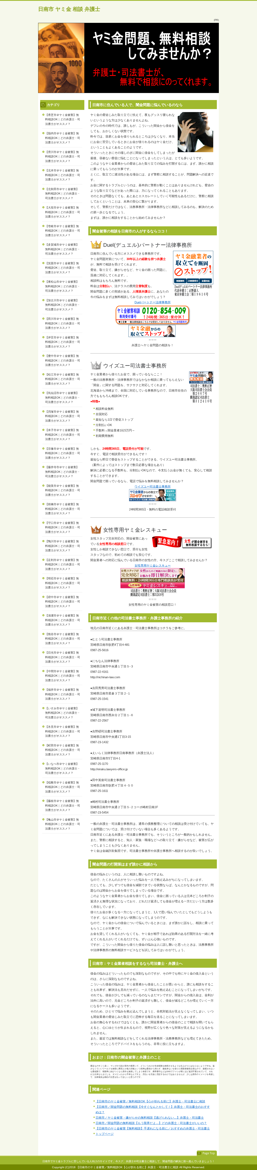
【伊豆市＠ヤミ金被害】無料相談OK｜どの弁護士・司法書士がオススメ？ (62, 342)
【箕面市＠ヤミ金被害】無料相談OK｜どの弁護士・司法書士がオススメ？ (62, 268)
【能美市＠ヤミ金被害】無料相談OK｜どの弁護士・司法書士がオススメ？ (62, 490)
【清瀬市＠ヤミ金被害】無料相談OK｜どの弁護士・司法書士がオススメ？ (62, 620)
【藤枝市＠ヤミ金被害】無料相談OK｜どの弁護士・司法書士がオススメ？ (62, 805)
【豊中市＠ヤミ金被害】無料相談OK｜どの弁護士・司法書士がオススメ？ (62, 360)
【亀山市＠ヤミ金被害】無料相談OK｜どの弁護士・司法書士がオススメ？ (62, 824)
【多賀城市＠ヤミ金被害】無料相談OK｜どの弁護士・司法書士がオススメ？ (62, 249)
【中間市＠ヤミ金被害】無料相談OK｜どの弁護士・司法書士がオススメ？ (62, 676)
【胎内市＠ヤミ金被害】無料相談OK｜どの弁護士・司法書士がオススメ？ (62, 138)
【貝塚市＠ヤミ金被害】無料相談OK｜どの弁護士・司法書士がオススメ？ (62, 416)
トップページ (105, 1134)
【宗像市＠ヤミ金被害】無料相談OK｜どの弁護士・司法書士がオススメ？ (62, 453)
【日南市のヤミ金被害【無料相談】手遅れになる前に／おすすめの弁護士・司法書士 (153, 1128)
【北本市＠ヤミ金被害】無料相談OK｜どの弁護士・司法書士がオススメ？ (62, 175)
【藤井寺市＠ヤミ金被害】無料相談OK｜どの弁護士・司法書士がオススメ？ (62, 472)
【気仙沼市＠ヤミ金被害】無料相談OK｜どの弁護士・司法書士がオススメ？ (62, 397)
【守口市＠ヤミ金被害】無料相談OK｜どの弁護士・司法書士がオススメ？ (62, 527)
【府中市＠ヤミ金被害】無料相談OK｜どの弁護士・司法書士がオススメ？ (62, 601)
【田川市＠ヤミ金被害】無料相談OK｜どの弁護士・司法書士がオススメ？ (62, 323)
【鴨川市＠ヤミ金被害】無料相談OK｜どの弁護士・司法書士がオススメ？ (62, 546)
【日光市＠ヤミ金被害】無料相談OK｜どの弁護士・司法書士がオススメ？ (62, 657)
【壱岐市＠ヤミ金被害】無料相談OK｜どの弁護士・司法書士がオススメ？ (62, 231)
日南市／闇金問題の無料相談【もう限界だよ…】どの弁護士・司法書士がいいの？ (151, 1123)
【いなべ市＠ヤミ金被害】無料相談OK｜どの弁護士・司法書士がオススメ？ (62, 768)
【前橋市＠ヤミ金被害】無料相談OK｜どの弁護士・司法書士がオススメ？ (62, 509)
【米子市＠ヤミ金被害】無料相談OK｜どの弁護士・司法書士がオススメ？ (62, 434)
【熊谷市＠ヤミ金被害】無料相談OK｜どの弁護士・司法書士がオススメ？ (62, 639)
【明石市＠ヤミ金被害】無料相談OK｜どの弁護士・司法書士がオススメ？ (62, 583)
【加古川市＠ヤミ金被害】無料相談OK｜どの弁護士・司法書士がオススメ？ (62, 305)
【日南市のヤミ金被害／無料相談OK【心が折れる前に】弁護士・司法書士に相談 (150, 1101)
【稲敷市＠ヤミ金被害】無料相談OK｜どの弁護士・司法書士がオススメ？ (62, 787)
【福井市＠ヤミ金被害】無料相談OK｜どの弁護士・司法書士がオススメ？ (62, 694)
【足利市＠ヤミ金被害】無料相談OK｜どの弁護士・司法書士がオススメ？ (62, 564)
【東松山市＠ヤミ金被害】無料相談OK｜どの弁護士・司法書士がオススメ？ (62, 286)
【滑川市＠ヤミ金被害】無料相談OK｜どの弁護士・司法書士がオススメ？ (62, 156)
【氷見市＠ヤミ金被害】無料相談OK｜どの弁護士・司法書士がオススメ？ (62, 731)
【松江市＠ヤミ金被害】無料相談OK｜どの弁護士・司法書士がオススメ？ (62, 379)
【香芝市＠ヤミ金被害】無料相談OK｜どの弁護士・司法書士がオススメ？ (62, 119)
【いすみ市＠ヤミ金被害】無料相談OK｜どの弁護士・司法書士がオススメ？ (62, 713)
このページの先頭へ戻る (207, 1153)
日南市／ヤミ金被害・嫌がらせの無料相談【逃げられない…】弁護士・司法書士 (150, 1117)
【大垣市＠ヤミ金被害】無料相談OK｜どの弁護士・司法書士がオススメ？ (62, 212)
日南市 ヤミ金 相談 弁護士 (69, 9)
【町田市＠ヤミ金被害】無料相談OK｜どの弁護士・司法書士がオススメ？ (62, 750)
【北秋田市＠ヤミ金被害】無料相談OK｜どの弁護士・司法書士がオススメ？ (62, 193)
